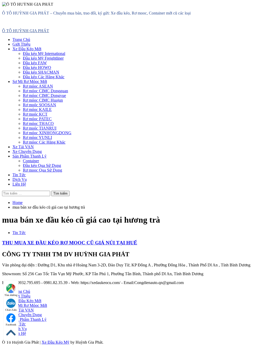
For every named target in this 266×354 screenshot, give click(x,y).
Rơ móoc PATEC (37, 119)
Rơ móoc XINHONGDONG (47, 133)
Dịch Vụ (19, 179)
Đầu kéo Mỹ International (44, 53)
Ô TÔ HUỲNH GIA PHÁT (25, 31)
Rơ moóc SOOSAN (39, 105)
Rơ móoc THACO (38, 123)
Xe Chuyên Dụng (27, 151)
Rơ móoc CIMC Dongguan (45, 91)
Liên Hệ (19, 184)
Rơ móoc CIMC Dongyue (44, 95)
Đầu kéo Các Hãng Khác (43, 77)
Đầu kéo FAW (35, 63)
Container (31, 161)
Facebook (11, 324)
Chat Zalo (11, 309)
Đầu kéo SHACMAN (41, 72)
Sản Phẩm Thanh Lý (29, 156)
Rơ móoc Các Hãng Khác (44, 142)
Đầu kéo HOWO (37, 67)
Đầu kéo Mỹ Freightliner (43, 58)
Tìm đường (10, 295)
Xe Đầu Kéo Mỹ (55, 342)
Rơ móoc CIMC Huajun (43, 100)
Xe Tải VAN (23, 147)
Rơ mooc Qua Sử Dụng (42, 170)
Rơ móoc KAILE (37, 109)
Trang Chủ (21, 39)
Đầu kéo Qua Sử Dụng (42, 165)
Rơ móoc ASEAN (38, 86)
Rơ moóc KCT (35, 114)
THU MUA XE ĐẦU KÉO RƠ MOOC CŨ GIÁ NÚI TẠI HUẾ (69, 242)
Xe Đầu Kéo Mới (26, 49)
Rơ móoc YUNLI (37, 137)
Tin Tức (19, 175)
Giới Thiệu (21, 44)
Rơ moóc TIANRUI (39, 128)
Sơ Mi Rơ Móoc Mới (29, 81)
